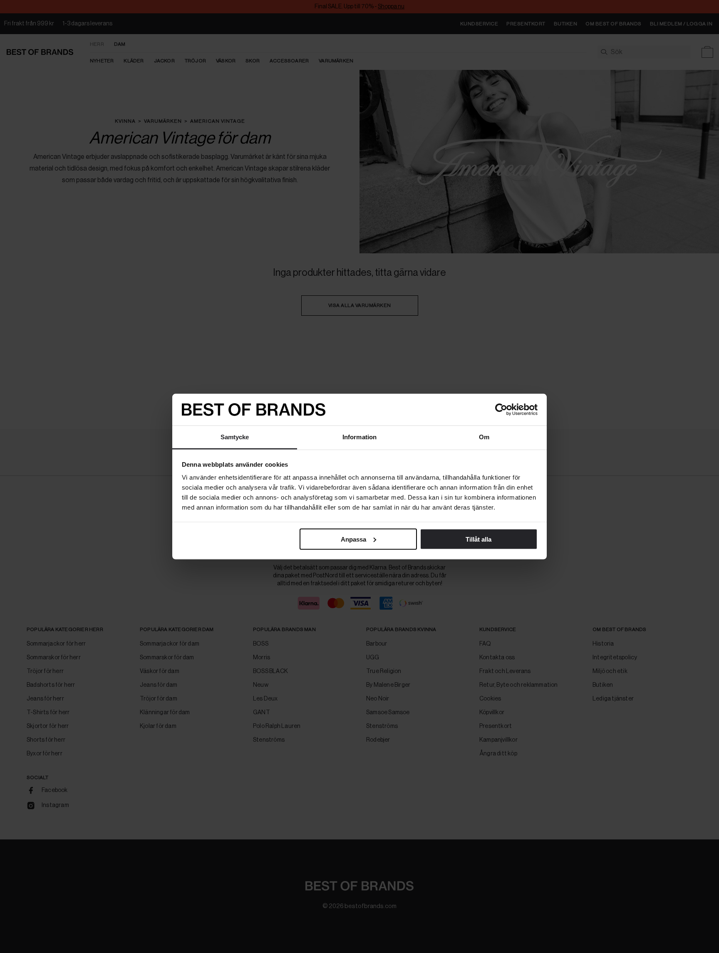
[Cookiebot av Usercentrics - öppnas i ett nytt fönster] (501, 409)
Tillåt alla (478, 538)
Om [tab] (484, 437)
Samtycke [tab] (235, 437)
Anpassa (353, 538)
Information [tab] (359, 437)
